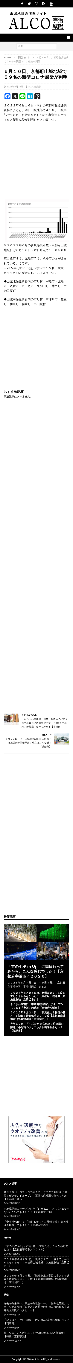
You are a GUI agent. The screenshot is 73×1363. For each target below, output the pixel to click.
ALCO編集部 (35, 86)
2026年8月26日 (13, 1253)
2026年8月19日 (13, 1216)
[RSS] (44, 3)
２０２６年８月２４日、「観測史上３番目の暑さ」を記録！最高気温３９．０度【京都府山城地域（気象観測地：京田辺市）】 (37, 1016)
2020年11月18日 (14, 1340)
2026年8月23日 (13, 1203)
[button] (68, 37)
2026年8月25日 (13, 1286)
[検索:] (36, 46)
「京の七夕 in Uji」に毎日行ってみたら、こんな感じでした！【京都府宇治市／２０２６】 (35, 971)
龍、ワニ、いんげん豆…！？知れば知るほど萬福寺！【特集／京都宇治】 (35, 1334)
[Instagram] (36, 3)
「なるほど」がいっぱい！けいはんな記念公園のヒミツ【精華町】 (36, 1321)
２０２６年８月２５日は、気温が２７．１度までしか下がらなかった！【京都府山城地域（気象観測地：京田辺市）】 (37, 996)
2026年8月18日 (13, 1229)
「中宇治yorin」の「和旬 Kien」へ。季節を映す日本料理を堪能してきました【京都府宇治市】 (36, 1223)
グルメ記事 (10, 1183)
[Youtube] (51, 3)
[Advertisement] (36, 162)
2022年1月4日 (12, 1327)
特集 (6, 1294)
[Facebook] (22, 3)
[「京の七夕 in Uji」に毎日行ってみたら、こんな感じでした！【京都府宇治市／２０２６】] (36, 958)
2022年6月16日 (15, 86)
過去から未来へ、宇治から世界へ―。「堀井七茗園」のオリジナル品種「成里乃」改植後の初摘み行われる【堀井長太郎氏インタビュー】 (36, 1306)
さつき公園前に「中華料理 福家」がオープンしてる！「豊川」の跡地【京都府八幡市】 (36, 1005)
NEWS (7, 1237)
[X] (29, 3)
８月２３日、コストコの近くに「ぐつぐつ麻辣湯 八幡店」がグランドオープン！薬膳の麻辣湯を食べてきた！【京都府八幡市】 (36, 1195)
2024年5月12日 (13, 1314)
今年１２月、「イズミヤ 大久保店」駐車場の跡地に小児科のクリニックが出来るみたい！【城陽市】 (36, 1027)
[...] (44, 986)
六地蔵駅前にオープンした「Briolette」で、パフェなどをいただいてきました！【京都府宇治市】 (36, 1210)
